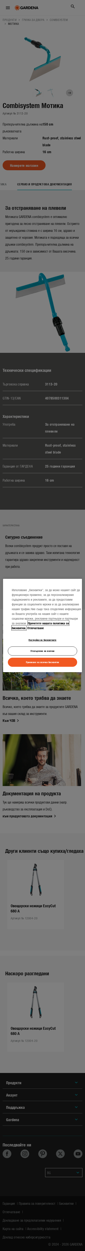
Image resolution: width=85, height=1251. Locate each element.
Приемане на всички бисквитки (42, 662)
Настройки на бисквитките (42, 639)
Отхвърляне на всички (42, 651)
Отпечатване (35, 628)
